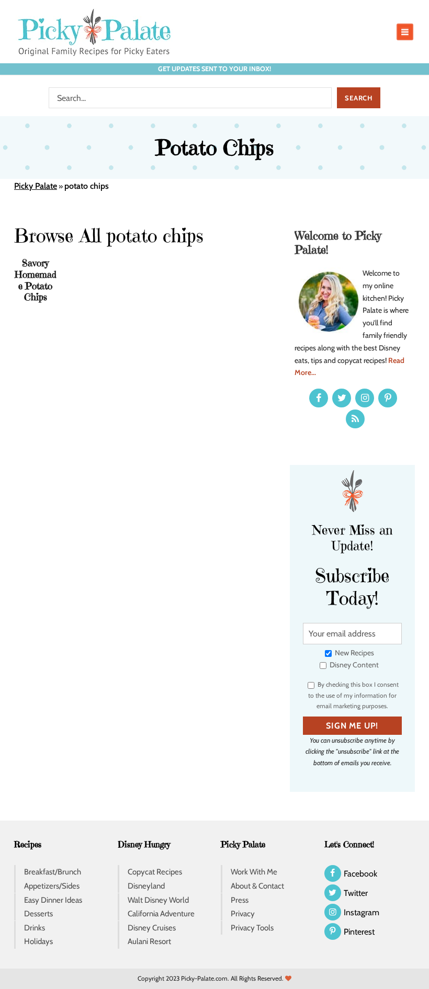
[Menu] (405, 32)
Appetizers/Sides (52, 886)
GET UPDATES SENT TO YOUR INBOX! (214, 69)
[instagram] (364, 398)
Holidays (38, 941)
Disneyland (146, 886)
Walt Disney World (158, 900)
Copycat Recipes (155, 872)
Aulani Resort (149, 941)
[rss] (355, 419)
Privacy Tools (252, 928)
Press (240, 900)
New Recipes (353, 652)
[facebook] (318, 398)
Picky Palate (35, 186)
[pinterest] (387, 398)
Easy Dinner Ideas (53, 900)
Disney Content (353, 664)
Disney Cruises (152, 928)
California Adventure (161, 913)
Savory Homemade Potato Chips (36, 280)
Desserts (38, 913)
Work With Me (254, 872)
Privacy (243, 913)
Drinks (34, 928)
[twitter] (341, 398)
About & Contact (257, 886)
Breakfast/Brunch (52, 872)
